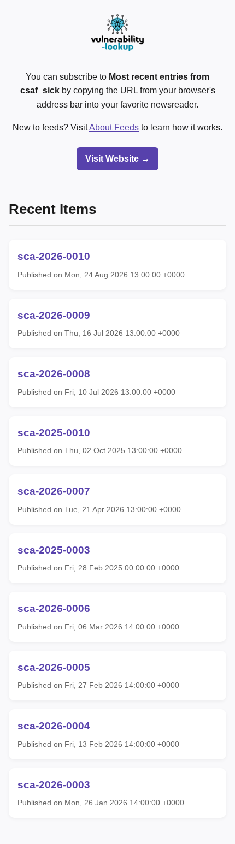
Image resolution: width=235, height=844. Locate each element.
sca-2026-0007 (53, 491)
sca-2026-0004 (53, 726)
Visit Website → (117, 158)
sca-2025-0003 (53, 550)
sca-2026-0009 (53, 315)
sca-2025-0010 (53, 432)
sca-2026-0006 (53, 608)
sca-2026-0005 (53, 667)
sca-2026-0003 (53, 784)
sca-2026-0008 (53, 373)
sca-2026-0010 (53, 256)
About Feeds (114, 127)
